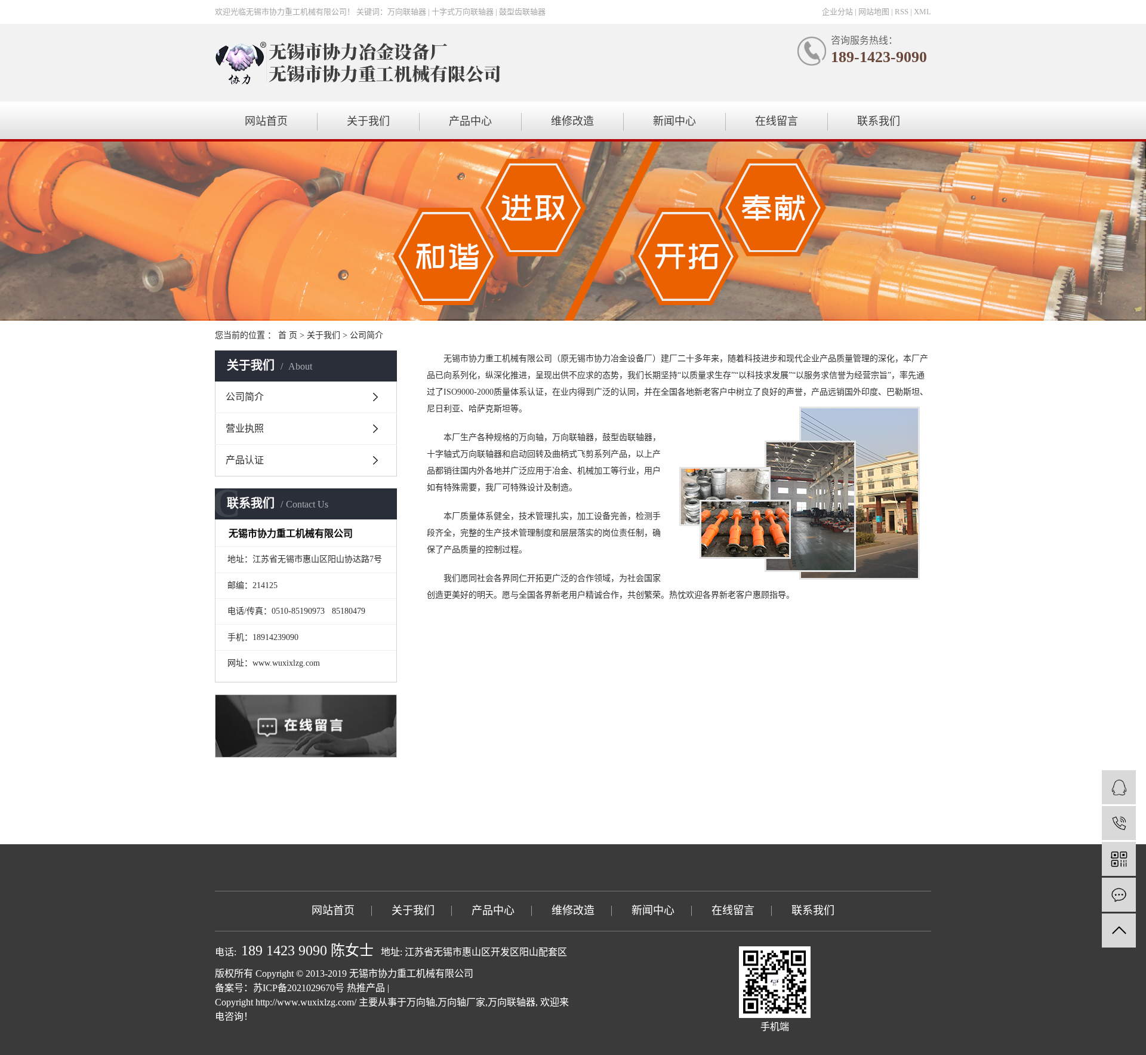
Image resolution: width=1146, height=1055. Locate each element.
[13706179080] (1119, 823)
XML (922, 11)
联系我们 (878, 121)
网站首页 (266, 121)
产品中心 (470, 121)
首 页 (287, 335)
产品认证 (245, 460)
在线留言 (776, 121)
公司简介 (245, 397)
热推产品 (366, 988)
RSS (901, 11)
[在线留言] (1119, 895)
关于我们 (368, 121)
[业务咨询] (1119, 787)
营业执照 (245, 428)
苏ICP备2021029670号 (298, 988)
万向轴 (420, 1002)
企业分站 (837, 11)
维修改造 (572, 121)
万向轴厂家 (461, 1002)
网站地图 (873, 11)
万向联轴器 (511, 1002)
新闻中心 (674, 121)
